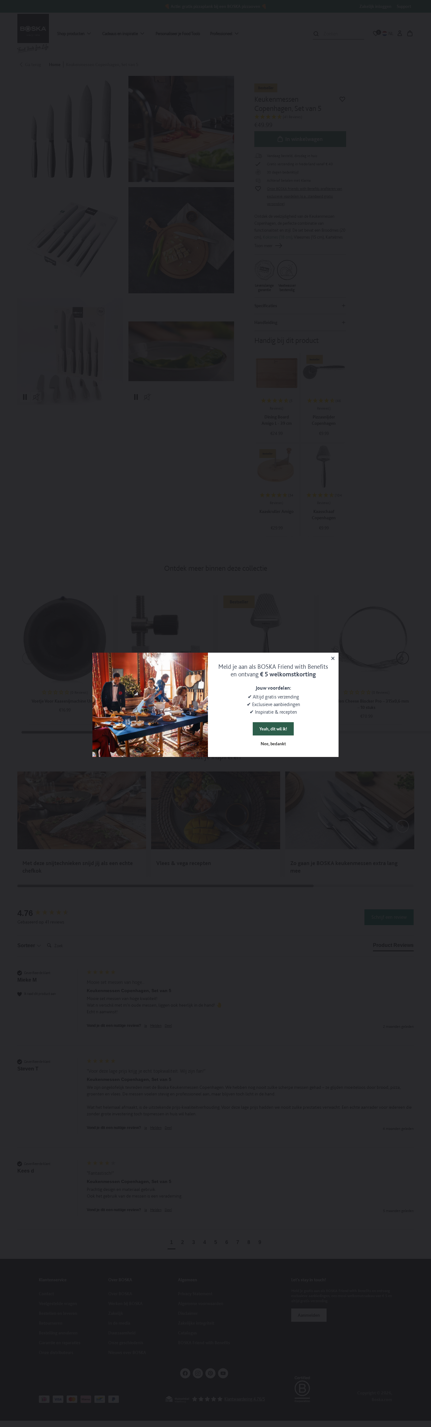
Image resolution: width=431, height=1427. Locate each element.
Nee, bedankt (273, 743)
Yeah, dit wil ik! (273, 728)
